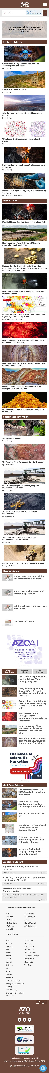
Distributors (29, 949)
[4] (9, 717)
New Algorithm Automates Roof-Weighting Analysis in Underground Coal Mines (31, 740)
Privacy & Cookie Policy (15, 983)
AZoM (8, 913)
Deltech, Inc (11, 873)
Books (8, 949)
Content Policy (11, 990)
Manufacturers (30, 952)
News (8, 940)
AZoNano (9, 917)
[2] (9, 692)
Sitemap (9, 987)
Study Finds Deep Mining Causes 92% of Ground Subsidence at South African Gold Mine (32, 692)
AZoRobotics (10, 920)
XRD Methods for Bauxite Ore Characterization (17, 889)
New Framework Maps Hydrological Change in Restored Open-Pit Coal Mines (30, 729)
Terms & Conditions (13, 980)
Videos (8, 956)
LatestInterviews (40, 671)
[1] (9, 680)
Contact (9, 974)
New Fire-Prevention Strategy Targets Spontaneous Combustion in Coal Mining (32, 717)
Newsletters (29, 959)
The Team (28, 965)
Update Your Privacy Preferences (25, 1066)
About (8, 968)
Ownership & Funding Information (14, 994)
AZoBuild (9, 929)
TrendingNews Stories (9, 671)
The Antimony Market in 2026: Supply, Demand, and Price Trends (32, 792)
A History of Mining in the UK (31, 814)
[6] (9, 742)
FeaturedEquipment (24, 671)
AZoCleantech (11, 923)
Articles (9, 943)
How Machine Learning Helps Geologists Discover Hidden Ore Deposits (31, 839)
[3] (9, 704)
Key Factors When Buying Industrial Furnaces (20, 867)
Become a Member (31, 956)
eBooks (8, 952)
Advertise (9, 977)
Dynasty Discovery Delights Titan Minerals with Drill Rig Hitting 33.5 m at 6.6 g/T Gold (32, 704)
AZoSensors (29, 913)
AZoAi (26, 920)
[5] (9, 729)
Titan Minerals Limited (14, 319)
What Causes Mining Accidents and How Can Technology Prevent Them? (32, 804)
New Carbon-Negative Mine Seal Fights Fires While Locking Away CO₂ (32, 679)
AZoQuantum (29, 917)
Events (8, 959)
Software (9, 965)
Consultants (29, 946)
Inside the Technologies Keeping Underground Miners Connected (30, 851)
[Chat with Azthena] (43, 1068)
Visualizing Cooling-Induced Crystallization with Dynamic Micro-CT (32, 827)
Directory (9, 946)
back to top (41, 1002)
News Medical (30, 923)
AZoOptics (10, 926)
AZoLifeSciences (30, 926)
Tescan (9, 144)
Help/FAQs (28, 962)
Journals (9, 962)
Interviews (28, 940)
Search (8, 971)
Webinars (28, 943)
